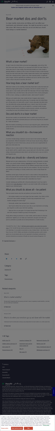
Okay (28, 428)
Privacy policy (46, 425)
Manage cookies (4, 428)
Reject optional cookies (17, 428)
